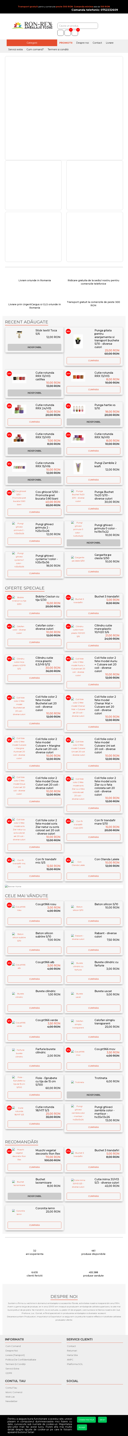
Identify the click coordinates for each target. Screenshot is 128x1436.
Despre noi (82, 42)
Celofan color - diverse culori (45, 627)
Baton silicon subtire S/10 (44, 935)
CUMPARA (93, 360)
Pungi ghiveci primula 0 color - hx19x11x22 (105, 528)
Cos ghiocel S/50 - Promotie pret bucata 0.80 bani (48, 495)
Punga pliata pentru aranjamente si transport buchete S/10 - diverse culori (106, 339)
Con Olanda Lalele (106, 859)
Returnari (72, 1350)
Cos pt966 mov (104, 1049)
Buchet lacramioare (44, 1181)
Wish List (10, 1396)
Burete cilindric (46, 991)
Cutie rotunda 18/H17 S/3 (45, 1108)
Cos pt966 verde (47, 1020)
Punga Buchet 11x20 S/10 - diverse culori (104, 495)
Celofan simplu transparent (104, 1022)
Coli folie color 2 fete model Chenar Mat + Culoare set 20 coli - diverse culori (105, 705)
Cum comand (13, 1346)
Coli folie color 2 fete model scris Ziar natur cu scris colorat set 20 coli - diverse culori (48, 827)
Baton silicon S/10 (106, 904)
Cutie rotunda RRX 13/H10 (45, 435)
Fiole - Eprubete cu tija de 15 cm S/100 (46, 1081)
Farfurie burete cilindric (46, 1051)
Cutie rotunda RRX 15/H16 (45, 464)
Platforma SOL (75, 1364)
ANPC (70, 1359)
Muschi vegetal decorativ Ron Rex (48, 1152)
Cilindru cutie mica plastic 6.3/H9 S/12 (44, 661)
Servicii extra (15, 49)
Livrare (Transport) (15, 1355)
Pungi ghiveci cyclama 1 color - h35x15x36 (47, 559)
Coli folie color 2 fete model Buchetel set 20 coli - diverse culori (46, 703)
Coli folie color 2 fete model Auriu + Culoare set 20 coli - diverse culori (105, 664)
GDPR (9, 1373)
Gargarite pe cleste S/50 (102, 556)
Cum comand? (35, 49)
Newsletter (12, 1401)
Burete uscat (103, 991)
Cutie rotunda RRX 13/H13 (103, 374)
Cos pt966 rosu (46, 904)
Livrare (110, 42)
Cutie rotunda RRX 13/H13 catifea (45, 376)
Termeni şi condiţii (16, 1364)
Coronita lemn (45, 1208)
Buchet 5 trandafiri (106, 596)
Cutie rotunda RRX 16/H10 (103, 435)
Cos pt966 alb (45, 962)
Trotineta (100, 1078)
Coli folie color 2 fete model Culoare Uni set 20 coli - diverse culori (105, 745)
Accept (82, 1427)
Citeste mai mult (86, 1419)
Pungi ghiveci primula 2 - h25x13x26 (45, 528)
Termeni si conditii (58, 49)
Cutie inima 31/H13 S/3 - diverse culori (106, 1181)
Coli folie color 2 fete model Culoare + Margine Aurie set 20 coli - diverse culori (48, 745)
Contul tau (11, 1387)
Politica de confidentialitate (21, 1359)
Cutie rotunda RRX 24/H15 (45, 406)
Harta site (72, 1355)
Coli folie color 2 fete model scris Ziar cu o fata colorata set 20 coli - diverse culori (105, 786)
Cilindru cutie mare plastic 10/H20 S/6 (103, 629)
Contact (97, 42)
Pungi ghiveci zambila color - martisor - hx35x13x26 (104, 1112)
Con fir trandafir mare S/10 (105, 822)
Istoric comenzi (14, 1392)
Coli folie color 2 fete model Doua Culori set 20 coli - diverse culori (48, 783)
